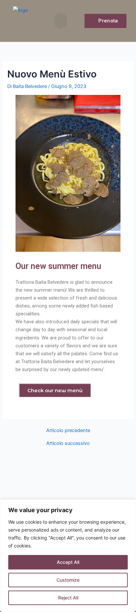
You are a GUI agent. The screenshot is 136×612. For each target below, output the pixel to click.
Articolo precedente (68, 430)
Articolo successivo (68, 443)
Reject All (68, 597)
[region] (68, 555)
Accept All (68, 562)
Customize (68, 580)
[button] (60, 21)
